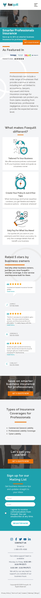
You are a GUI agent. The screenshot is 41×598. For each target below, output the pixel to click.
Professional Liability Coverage (22, 431)
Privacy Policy (5, 593)
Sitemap (30, 593)
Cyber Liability (15, 434)
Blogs (37, 593)
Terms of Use (16, 593)
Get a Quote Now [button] (31, 42)
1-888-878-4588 (20, 549)
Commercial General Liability (21, 428)
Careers (24, 593)
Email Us (20, 546)
